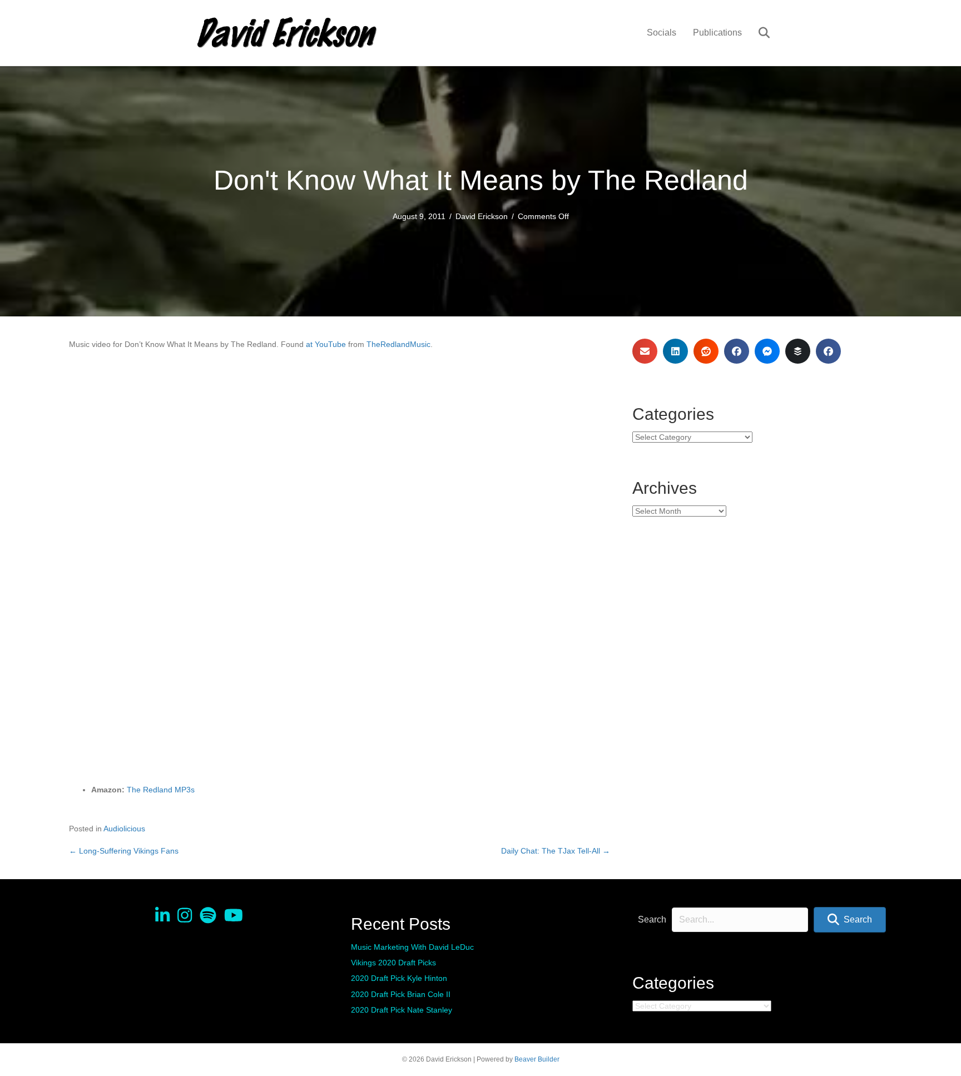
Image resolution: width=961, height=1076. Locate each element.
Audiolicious (124, 828)
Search (652, 919)
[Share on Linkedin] (675, 351)
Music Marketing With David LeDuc (412, 947)
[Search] (757, 33)
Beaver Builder (536, 1059)
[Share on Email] (644, 351)
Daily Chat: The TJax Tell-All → (555, 850)
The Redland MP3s (161, 789)
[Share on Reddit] (706, 351)
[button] (850, 920)
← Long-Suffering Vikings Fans (124, 850)
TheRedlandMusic (398, 344)
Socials (661, 32)
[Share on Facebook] (736, 351)
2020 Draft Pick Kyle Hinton (399, 978)
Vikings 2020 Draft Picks (393, 962)
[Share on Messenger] (767, 351)
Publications (717, 32)
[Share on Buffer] (797, 351)
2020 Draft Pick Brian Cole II (400, 994)
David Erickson (481, 216)
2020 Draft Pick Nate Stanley (401, 1009)
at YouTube (326, 344)
